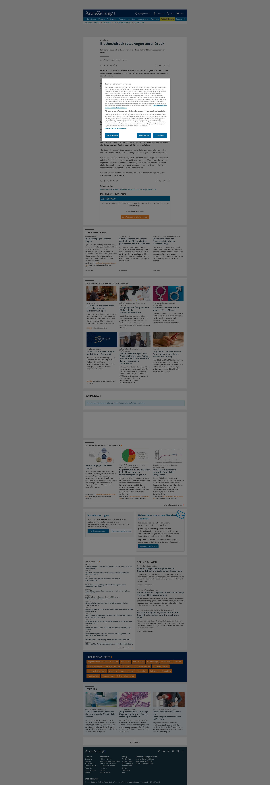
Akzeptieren (160, 135)
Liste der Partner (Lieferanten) (115, 128)
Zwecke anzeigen (112, 135)
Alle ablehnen (144, 135)
